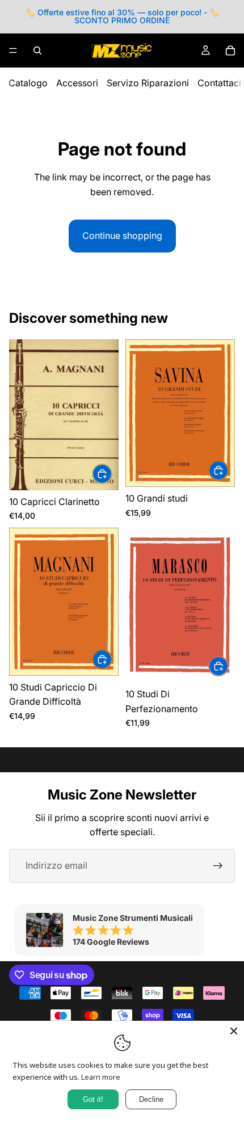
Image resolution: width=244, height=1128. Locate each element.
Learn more (100, 1077)
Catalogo (28, 83)
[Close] (233, 1031)
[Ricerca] (37, 50)
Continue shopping (122, 235)
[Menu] (13, 50)
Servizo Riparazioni (148, 83)
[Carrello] (230, 50)
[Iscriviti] (218, 866)
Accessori (77, 83)
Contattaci (219, 83)
